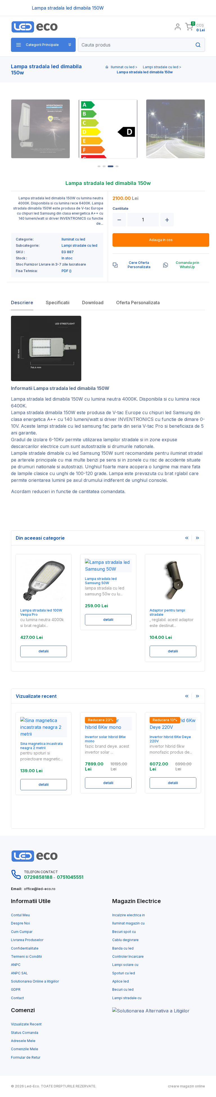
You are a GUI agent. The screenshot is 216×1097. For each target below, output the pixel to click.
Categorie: (25, 239)
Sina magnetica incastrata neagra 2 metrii (41, 746)
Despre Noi (20, 923)
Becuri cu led (123, 990)
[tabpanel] (108, 128)
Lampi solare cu (125, 965)
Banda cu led (123, 948)
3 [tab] (110, 166)
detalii (44, 651)
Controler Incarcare (128, 957)
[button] (43, 45)
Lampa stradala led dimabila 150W (47, 399)
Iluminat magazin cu (128, 923)
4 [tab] (117, 166)
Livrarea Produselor (27, 940)
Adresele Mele (23, 1041)
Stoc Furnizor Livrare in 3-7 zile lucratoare (51, 264)
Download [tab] (93, 302)
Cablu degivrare (125, 940)
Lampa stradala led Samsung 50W (101, 581)
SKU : (20, 252)
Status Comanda (24, 1033)
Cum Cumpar (21, 932)
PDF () (66, 271)
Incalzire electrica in (128, 915)
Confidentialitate (25, 948)
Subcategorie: (28, 246)
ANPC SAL (19, 973)
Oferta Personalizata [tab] (138, 302)
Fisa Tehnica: (27, 271)
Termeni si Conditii (26, 957)
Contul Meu (20, 915)
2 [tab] (104, 166)
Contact (17, 998)
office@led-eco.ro (39, 889)
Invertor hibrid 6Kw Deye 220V (170, 739)
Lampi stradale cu (126, 998)
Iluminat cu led (122, 67)
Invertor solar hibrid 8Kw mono (105, 739)
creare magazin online (186, 1086)
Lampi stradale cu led (160, 67)
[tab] (135, 265)
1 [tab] (99, 166)
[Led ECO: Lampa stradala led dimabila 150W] (44, 27)
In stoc (67, 258)
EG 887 (68, 252)
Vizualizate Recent (26, 1024)
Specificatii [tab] (57, 302)
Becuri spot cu (124, 932)
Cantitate (120, 209)
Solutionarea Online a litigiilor (35, 981)
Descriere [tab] (22, 302)
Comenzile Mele (24, 1049)
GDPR (16, 990)
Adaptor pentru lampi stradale (167, 612)
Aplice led (120, 981)
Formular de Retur (25, 1058)
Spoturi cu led (123, 973)
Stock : (21, 258)
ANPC (16, 965)
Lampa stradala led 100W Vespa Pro (41, 612)
